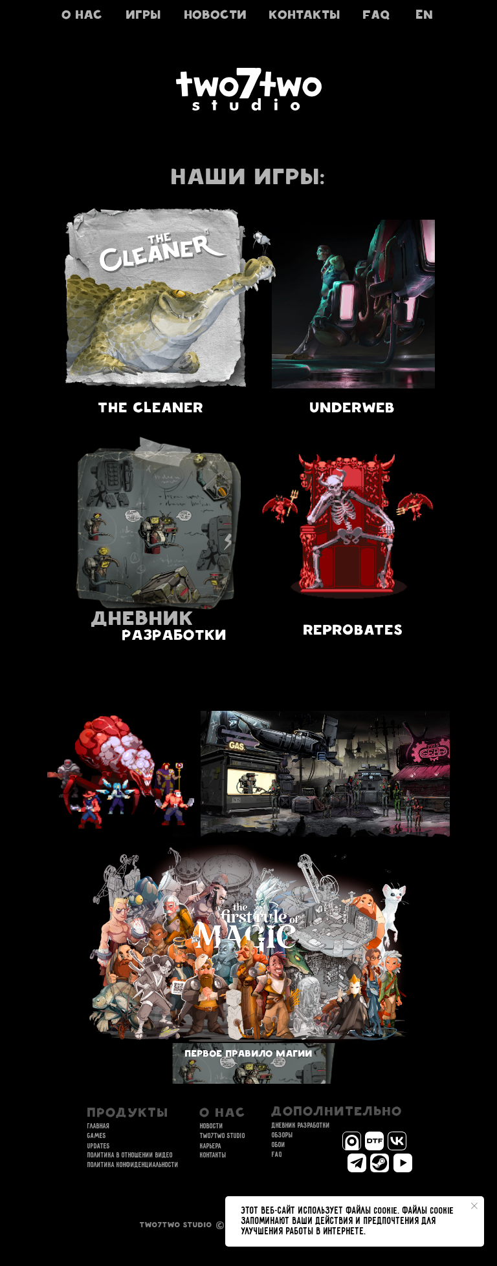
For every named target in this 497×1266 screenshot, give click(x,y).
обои (278, 1145)
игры (143, 16)
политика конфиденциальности (133, 1165)
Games (96, 1136)
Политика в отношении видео (130, 1155)
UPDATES (98, 1146)
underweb (352, 409)
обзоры (282, 1135)
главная (98, 1126)
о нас (82, 16)
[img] (353, 304)
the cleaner (151, 409)
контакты (304, 16)
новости (215, 16)
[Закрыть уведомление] (474, 1205)
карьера (210, 1146)
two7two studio (222, 1136)
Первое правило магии (249, 1054)
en (425, 16)
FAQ (377, 16)
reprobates (353, 631)
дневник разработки (301, 1126)
